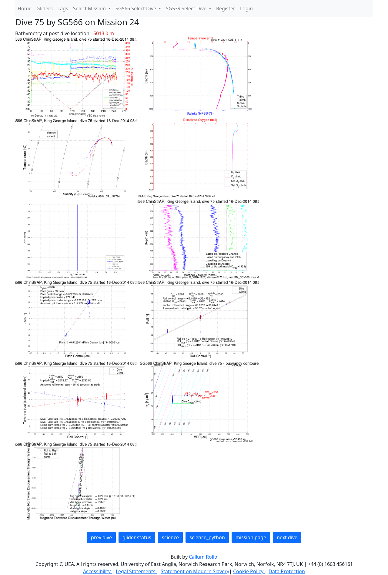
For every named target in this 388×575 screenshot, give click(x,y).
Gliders (44, 8)
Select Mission (90, 8)
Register (225, 8)
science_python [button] (207, 537)
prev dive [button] (101, 537)
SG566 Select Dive (136, 8)
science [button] (170, 537)
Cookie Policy (249, 571)
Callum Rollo (203, 556)
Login (246, 8)
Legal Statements (136, 571)
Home (25, 8)
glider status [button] (136, 537)
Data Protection (287, 571)
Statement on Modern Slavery (195, 571)
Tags (63, 8)
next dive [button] (287, 537)
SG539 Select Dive (187, 8)
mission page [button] (251, 537)
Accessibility (97, 571)
